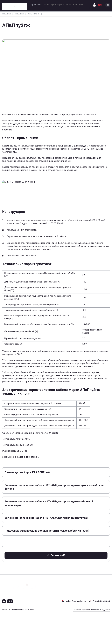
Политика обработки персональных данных (91, 610)
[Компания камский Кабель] (27, 585)
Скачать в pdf (58, 555)
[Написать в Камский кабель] (4, 601)
